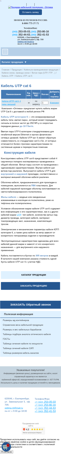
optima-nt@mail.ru (26, 42)
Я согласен (6, 452)
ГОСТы (6, 339)
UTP (19, 215)
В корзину (54, 103)
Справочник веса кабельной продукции (23, 325)
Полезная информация (18, 314)
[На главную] (22, 4)
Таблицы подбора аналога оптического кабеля (27, 334)
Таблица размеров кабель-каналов (21, 353)
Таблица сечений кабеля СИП (18, 348)
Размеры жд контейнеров (16, 320)
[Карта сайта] (30, 4)
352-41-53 (49, 411)
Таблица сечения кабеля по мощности (23, 343)
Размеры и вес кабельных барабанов (22, 329)
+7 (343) (39, 411)
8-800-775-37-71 (30, 23)
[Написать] (38, 4)
